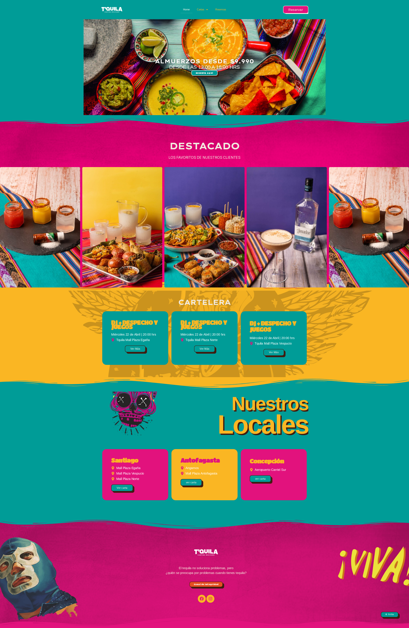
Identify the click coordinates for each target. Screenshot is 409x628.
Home (186, 9)
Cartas (200, 9)
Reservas (220, 9)
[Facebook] (202, 599)
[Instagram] (210, 599)
